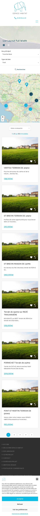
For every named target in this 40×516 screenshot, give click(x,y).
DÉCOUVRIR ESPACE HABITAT (13, 447)
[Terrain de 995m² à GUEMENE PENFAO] (19, 81)
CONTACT (6, 458)
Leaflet (28, 121)
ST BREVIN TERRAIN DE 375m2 (17, 216)
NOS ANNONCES (8, 451)
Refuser (20, 504)
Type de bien (6, 59)
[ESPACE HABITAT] (20, 14)
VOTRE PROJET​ (8, 454)
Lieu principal (6, 51)
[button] (37, 479)
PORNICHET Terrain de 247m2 (17, 363)
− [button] (2, 120)
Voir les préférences (20, 510)
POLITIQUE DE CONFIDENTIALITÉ (20, 514)
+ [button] (2, 117)
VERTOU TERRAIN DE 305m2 (16, 168)
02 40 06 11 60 (21, 18)
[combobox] (20, 54)
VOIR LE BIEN (20, 159)
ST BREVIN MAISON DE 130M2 (17, 264)
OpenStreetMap (36, 121)
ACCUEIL (6, 444)
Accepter (20, 499)
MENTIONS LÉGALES (9, 465)
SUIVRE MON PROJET (10, 461)
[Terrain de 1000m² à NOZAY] (27, 84)
